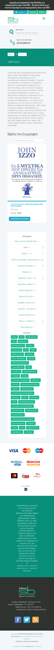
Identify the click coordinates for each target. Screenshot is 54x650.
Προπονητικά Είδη (24, 278)
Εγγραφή (33, 12)
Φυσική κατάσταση (33, 427)
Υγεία (22, 427)
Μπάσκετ (15, 389)
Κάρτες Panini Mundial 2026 (25, 241)
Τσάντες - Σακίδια (25, 321)
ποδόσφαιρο (28, 432)
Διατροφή (31, 358)
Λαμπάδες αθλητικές (26, 303)
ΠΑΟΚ (14, 402)
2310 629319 (23, 43)
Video (25, 247)
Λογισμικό (26, 272)
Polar (13, 341)
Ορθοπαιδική (34, 397)
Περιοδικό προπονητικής (26, 402)
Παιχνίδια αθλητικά (25, 315)
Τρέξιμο (14, 427)
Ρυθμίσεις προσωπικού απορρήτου (27, 641)
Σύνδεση (42, 12)
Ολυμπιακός (15, 397)
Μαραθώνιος (35, 380)
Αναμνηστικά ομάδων (25, 266)
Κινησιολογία (16, 371)
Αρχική (11, 54)
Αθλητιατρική (23, 341)
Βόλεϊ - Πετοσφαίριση (18, 358)
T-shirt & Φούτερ (26, 327)
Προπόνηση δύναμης (17, 414)
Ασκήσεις (30, 345)
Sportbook (14, 634)
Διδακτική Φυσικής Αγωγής (19, 363)
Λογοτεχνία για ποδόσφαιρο (20, 380)
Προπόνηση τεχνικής (18, 423)
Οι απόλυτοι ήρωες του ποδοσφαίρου (22, 393)
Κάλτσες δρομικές (25, 290)
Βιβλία (24, 254)
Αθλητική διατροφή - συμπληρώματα (25, 260)
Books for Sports (31, 337)
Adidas (14, 337)
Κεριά (28, 367)
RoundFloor (37, 646)
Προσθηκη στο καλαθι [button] (20, 219)
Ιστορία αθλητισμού (17, 367)
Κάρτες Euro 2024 (26, 297)
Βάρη (26, 350)
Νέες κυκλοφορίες (27, 389)
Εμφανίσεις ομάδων (25, 284)
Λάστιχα (24, 376)
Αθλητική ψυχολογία (17, 345)
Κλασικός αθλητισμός (30, 371)
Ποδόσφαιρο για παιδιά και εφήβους (22, 406)
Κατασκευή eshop (19, 646)
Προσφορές (31, 423)
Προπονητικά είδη (32, 410)
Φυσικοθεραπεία (16, 432)
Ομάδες (25, 397)
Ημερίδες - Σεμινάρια (26, 309)
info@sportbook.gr (39, 610)
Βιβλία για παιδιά (17, 354)
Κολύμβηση (15, 376)
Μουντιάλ (15, 384)
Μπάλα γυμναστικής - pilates (30, 384)
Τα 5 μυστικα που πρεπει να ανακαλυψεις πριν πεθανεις (27, 205)
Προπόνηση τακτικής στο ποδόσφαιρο (22, 419)
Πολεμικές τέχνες (17, 410)
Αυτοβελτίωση (16, 350)
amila (21, 337)
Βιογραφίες (29, 354)
